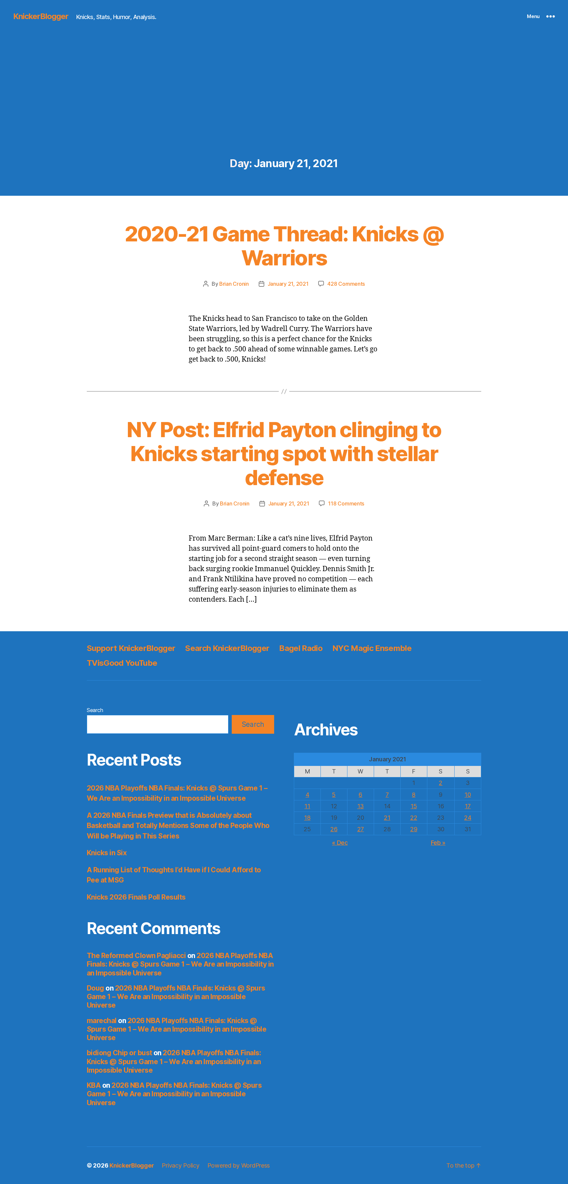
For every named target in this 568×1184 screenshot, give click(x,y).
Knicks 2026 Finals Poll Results (136, 897)
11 (307, 806)
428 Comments (346, 283)
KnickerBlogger (40, 16)
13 (360, 806)
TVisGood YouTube (122, 663)
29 (413, 829)
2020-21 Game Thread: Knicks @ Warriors (284, 245)
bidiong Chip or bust (119, 1053)
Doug (95, 988)
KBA (94, 1085)
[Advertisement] (284, 108)
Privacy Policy (180, 1165)
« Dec (340, 842)
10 (467, 794)
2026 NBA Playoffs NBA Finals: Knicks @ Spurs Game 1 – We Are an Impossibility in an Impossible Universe (180, 964)
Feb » (438, 842)
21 (387, 817)
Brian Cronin (234, 283)
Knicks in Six (107, 853)
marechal (102, 1020)
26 (333, 829)
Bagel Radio (300, 648)
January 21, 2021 (288, 283)
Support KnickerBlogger (131, 648)
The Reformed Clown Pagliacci (136, 955)
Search (95, 710)
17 (468, 806)
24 (467, 817)
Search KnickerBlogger (227, 648)
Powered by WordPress (238, 1165)
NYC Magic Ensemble (372, 648)
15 (414, 806)
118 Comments (346, 503)
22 (413, 817)
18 (307, 817)
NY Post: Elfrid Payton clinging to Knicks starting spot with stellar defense (284, 453)
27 (360, 829)
